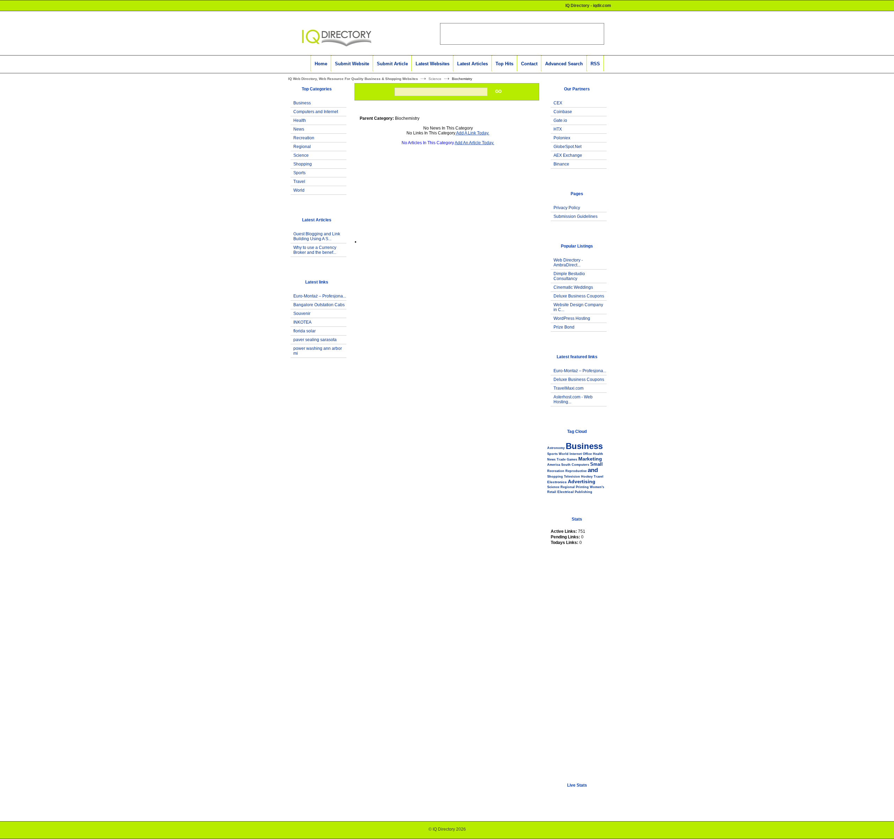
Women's (597, 487)
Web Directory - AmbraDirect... (568, 262)
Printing (582, 487)
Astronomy (556, 448)
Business (302, 103)
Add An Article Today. (474, 142)
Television (572, 476)
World (299, 190)
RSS (595, 63)
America (553, 464)
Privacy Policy (567, 207)
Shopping (302, 164)
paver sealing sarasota (315, 339)
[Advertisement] (314, 486)
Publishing (583, 492)
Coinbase (563, 111)
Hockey (587, 476)
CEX (558, 103)
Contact (529, 63)
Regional (302, 146)
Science (434, 79)
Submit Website (352, 63)
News (298, 129)
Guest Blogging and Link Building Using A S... (316, 236)
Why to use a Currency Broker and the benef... (314, 250)
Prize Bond (564, 327)
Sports (299, 172)
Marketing (590, 459)
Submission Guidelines (576, 216)
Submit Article (392, 63)
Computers (580, 464)
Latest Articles (472, 63)
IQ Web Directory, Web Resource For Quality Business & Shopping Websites (353, 79)
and (593, 470)
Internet (576, 454)
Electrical (565, 492)
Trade (561, 459)
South (566, 464)
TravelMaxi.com (569, 388)
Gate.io (560, 120)
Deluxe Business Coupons (579, 296)
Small (596, 464)
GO (498, 91)
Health (299, 120)
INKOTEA (302, 322)
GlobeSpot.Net (567, 146)
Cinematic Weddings (573, 287)
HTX (558, 129)
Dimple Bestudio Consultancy (569, 276)
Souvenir (301, 313)
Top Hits (504, 63)
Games (572, 459)
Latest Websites (432, 63)
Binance (561, 164)
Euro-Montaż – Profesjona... (319, 296)
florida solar (304, 331)
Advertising (581, 481)
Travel (299, 181)
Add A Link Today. (472, 133)
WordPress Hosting (572, 318)
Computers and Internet (315, 111)
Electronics (557, 482)
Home (321, 63)
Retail (551, 492)
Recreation (303, 137)
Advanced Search (564, 63)
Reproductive (576, 471)
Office (587, 454)
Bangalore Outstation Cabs (319, 304)
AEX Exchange (568, 155)
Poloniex (562, 137)
